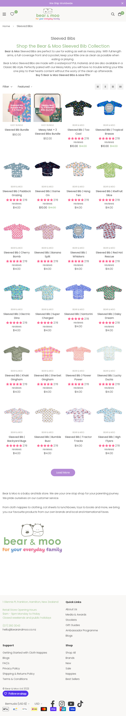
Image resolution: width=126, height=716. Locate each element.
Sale (68, 668)
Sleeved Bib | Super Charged (47, 316)
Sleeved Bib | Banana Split (47, 254)
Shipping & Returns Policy (19, 674)
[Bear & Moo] (48, 14)
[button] (119, 14)
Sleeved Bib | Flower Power (78, 377)
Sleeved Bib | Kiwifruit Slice (109, 193)
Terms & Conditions (15, 679)
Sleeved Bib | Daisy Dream (109, 316)
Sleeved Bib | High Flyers (109, 439)
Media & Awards (76, 614)
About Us (71, 609)
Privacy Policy (11, 668)
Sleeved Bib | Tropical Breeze (109, 132)
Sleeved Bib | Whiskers (78, 254)
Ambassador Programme (82, 630)
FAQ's (6, 663)
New (68, 663)
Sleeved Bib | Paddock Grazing (17, 193)
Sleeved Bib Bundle (17, 130)
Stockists (71, 620)
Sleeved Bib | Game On (47, 193)
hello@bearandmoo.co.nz (19, 629)
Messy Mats (63, 67)
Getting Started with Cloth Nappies (25, 653)
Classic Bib (10, 67)
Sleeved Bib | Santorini (78, 314)
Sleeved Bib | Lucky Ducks (109, 377)
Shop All (71, 653)
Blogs (69, 636)
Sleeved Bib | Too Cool (78, 132)
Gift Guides (73, 625)
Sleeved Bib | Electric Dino (16, 316)
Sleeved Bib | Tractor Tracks (78, 439)
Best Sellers (73, 679)
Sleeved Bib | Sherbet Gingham (47, 377)
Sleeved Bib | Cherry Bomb (17, 254)
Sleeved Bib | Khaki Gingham (17, 377)
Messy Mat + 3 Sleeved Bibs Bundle (47, 132)
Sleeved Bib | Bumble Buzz (47, 439)
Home (6, 26)
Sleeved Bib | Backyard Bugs (16, 439)
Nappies (71, 674)
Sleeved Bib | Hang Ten (78, 193)
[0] (12, 14)
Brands (70, 658)
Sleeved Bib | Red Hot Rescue (109, 254)
